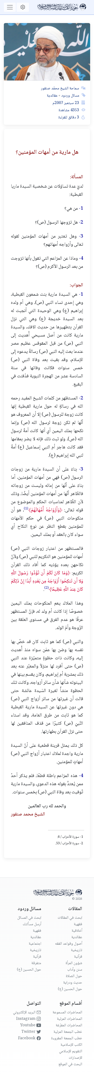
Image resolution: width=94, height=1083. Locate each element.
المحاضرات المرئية (69, 1019)
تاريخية (76, 950)
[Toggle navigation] (10, 7)
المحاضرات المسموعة (67, 1012)
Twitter (28, 1032)
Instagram (26, 1019)
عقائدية (52, 95)
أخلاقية (77, 931)
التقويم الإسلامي (70, 1051)
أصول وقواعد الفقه (68, 944)
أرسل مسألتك (32, 924)
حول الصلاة (74, 976)
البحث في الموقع (70, 1064)
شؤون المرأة (74, 963)
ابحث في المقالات (70, 918)
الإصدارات (75, 1058)
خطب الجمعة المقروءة (66, 1038)
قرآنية (78, 957)
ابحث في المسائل (29, 918)
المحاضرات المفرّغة (69, 1025)
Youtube (28, 1025)
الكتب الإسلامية (71, 1045)
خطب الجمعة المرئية (68, 1032)
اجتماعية (35, 944)
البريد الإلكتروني (24, 1012)
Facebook (27, 1038)
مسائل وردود (69, 95)
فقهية (78, 924)
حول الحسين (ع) (70, 989)
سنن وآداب (74, 970)
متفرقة (36, 963)
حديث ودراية (72, 982)
